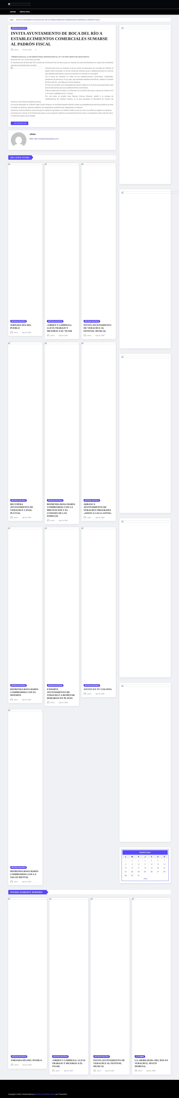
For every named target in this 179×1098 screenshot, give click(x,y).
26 (151, 871)
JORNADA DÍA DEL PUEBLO (26, 1060)
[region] (145, 104)
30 (132, 875)
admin (16, 50)
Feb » (146, 878)
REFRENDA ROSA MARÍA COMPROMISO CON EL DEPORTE (24, 692)
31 (139, 875)
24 (139, 871)
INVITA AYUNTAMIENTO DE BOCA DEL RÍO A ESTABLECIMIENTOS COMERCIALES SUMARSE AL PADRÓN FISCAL (58, 20)
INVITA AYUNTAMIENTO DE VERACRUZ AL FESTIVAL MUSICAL (97, 328)
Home (13, 12)
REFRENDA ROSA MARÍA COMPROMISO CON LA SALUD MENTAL (24, 874)
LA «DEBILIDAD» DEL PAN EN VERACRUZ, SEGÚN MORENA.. (151, 1063)
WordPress (39, 1094)
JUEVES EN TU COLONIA (98, 689)
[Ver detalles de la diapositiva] (145, 104)
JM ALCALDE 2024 (20, 123)
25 (145, 871)
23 (132, 871)
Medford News (50, 1094)
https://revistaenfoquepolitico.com (46, 138)
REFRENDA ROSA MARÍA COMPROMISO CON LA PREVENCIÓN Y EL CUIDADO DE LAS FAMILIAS (61, 510)
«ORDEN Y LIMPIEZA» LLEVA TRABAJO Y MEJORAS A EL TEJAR (59, 328)
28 (164, 871)
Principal (25, 12)
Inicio (11, 20)
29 (126, 875)
